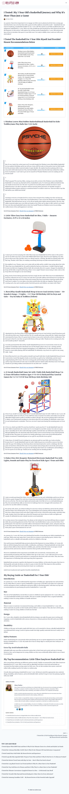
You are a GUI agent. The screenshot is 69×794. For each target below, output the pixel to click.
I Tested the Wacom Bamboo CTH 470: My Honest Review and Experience (24, 722)
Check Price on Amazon (56, 54)
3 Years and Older (56, 460)
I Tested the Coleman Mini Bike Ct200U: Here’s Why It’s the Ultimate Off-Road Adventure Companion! (31, 750)
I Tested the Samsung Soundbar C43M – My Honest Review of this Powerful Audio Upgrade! (28, 777)
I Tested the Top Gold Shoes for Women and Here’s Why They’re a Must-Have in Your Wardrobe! (29, 767)
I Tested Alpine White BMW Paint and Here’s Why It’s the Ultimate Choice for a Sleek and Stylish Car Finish (32, 746)
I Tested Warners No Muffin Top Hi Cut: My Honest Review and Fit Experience (25, 720)
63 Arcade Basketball (14, 372)
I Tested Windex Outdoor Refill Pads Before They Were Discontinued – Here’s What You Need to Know (30, 717)
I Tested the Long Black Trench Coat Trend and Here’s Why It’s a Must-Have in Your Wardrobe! (29, 763)
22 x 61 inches (24, 218)
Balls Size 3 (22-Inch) (28, 124)
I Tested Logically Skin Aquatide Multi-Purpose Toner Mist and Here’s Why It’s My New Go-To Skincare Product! (34, 757)
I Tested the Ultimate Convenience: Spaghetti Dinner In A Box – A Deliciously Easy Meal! (27, 770)
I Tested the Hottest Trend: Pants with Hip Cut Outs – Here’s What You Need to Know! (26, 760)
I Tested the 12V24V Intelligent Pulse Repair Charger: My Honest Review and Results (52, 735)
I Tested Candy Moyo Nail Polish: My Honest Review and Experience (21, 753)
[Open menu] (66, 3)
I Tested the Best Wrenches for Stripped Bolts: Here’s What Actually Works (24, 715)
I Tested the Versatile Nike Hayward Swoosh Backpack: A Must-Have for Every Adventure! (27, 774)
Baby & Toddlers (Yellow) (26, 297)
